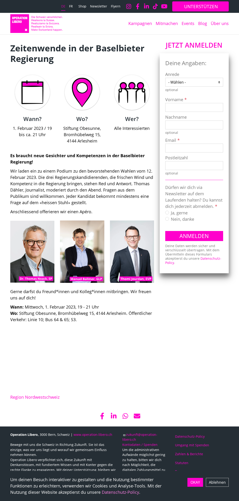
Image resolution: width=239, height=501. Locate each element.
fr (71, 6)
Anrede (172, 74)
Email (170, 140)
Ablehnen (217, 482)
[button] (102, 416)
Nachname (176, 117)
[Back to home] (36, 23)
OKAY (195, 482)
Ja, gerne (179, 213)
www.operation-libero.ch (93, 434)
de (63, 6)
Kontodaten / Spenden (140, 444)
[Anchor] (6, 48)
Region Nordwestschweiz (35, 397)
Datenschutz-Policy (120, 492)
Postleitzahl (176, 157)
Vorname (174, 99)
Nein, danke (182, 219)
